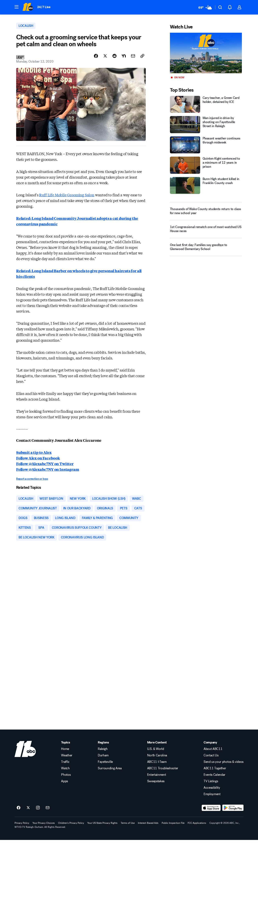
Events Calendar (214, 774)
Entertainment (156, 774)
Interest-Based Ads (148, 823)
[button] (16, 7)
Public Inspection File (173, 823)
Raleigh (103, 749)
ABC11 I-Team (157, 761)
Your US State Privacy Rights (102, 823)
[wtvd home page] (25, 749)
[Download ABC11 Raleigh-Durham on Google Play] (232, 808)
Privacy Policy (22, 823)
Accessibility (212, 787)
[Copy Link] (142, 55)
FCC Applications (197, 823)
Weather (66, 755)
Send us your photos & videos (223, 761)
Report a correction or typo (32, 479)
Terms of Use (128, 823)
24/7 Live (44, 7)
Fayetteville (105, 761)
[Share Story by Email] (133, 55)
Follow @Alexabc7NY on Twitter (45, 463)
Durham (103, 755)
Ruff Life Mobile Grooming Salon (66, 194)
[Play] (206, 53)
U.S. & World (155, 749)
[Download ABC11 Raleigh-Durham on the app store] (211, 808)
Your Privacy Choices (43, 823)
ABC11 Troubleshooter (162, 768)
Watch (65, 768)
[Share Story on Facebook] (96, 55)
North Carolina (157, 755)
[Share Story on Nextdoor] (123, 55)
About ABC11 (213, 749)
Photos (66, 774)
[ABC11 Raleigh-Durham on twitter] (28, 808)
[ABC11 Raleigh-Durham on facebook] (19, 808)
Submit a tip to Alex (33, 452)
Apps (64, 781)
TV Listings (211, 781)
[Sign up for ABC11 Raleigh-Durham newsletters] (48, 808)
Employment (212, 794)
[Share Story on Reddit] (114, 55)
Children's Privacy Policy (71, 823)
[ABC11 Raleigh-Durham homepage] (27, 7)
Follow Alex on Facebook (38, 458)
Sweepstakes (155, 781)
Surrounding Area (110, 768)
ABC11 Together (215, 768)
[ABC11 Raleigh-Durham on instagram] (38, 808)
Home (65, 749)
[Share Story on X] (105, 55)
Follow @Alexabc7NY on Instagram (47, 469)
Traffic (65, 761)
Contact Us (211, 755)
